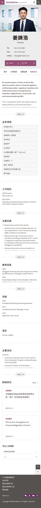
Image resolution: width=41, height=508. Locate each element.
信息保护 (7, 156)
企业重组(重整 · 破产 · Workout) (14, 152)
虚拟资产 (7, 144)
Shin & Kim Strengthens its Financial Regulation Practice (18, 424)
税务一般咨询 (8, 165)
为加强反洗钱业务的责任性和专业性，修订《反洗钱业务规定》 (20, 395)
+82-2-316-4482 (19, 48)
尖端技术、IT (8, 161)
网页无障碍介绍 (7, 483)
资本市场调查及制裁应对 (12, 131)
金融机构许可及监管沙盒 (12, 169)
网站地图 (5, 490)
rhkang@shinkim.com (21, 56)
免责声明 (5, 480)
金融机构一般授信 (10, 135)
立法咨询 (7, 148)
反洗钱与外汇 (8, 127)
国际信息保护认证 (8, 487)
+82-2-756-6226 (19, 52)
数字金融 (7, 173)
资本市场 (7, 139)
